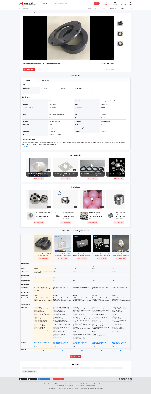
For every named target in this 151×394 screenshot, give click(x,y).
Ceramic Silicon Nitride (86, 368)
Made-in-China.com (69, 385)
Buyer (96, 8)
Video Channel (28, 12)
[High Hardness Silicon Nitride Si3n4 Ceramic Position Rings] (43, 243)
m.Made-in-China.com (79, 385)
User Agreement (84, 388)
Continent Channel (94, 383)
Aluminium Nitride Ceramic (29, 371)
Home (21, 12)
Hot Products (43, 383)
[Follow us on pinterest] (128, 379)
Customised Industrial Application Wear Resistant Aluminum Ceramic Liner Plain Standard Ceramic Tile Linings (82, 255)
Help (104, 8)
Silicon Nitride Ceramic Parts (115, 368)
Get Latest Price (109, 69)
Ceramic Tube (64, 368)
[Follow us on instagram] (124, 379)
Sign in (130, 4)
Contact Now (29, 69)
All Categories (24, 8)
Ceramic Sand (45, 368)
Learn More (25, 147)
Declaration (92, 388)
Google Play (32, 379)
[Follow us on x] (122, 379)
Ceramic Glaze (54, 368)
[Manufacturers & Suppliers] (27, 3)
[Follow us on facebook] (119, 379)
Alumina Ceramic (74, 368)
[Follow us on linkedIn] (131, 379)
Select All (24, 349)
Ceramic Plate (26, 368)
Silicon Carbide (35, 368)
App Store (23, 379)
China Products (51, 383)
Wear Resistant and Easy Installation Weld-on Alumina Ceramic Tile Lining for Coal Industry (101, 255)
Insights (108, 383)
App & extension (113, 8)
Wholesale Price (84, 383)
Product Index (102, 383)
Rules (131, 8)
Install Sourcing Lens (58, 379)
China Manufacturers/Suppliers (63, 383)
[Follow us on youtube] (126, 379)
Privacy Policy (100, 388)
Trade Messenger (44, 379)
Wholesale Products (75, 383)
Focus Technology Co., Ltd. (64, 388)
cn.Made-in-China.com (90, 385)
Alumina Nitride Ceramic (100, 368)
